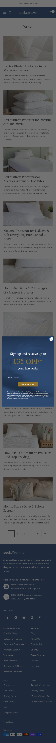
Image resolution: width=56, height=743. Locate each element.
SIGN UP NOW (28, 384)
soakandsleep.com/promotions (20, 398)
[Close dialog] (51, 339)
